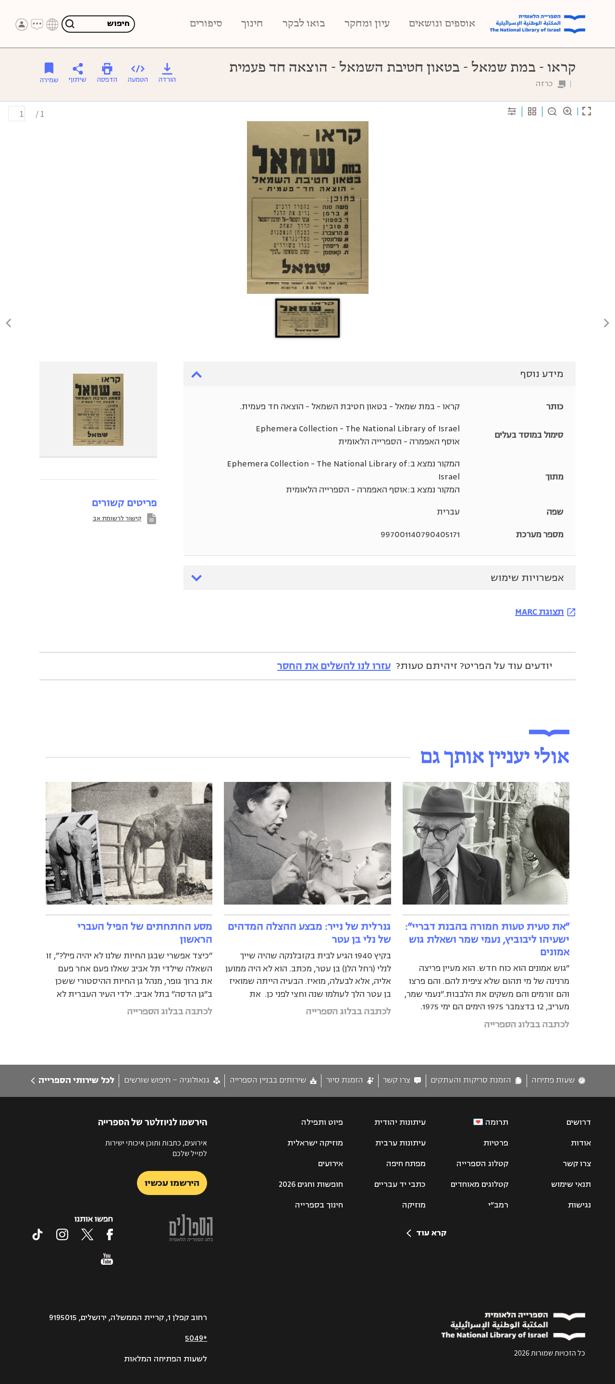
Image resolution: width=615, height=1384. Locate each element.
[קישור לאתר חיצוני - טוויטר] (87, 1234)
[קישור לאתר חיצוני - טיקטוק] (37, 1234)
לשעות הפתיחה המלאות (165, 1359)
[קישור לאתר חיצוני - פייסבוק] (110, 1234)
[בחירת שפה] (52, 24)
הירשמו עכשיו (172, 1183)
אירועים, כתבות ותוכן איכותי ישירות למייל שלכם (156, 1148)
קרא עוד (431, 1233)
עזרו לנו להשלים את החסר (334, 666)
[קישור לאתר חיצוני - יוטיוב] (107, 1259)
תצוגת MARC (539, 612)
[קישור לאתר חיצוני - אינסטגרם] (62, 1234)
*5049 (196, 1338)
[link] (558, 1080)
